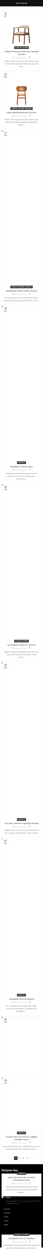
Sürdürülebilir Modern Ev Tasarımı (21, 645)
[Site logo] (21, 3)
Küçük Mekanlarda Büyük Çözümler (21, 112)
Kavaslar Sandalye (21, 58)
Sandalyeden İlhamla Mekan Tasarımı (21, 291)
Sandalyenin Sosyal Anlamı (21, 467)
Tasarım (25, 1234)
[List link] (21, 1209)
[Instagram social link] (40, 3)
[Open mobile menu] (2, 3)
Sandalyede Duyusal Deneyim (21, 999)
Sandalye (28, 108)
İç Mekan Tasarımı (21, 47)
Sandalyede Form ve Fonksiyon (21, 1238)
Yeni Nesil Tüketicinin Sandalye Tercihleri (21, 823)
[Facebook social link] (37, 3)
